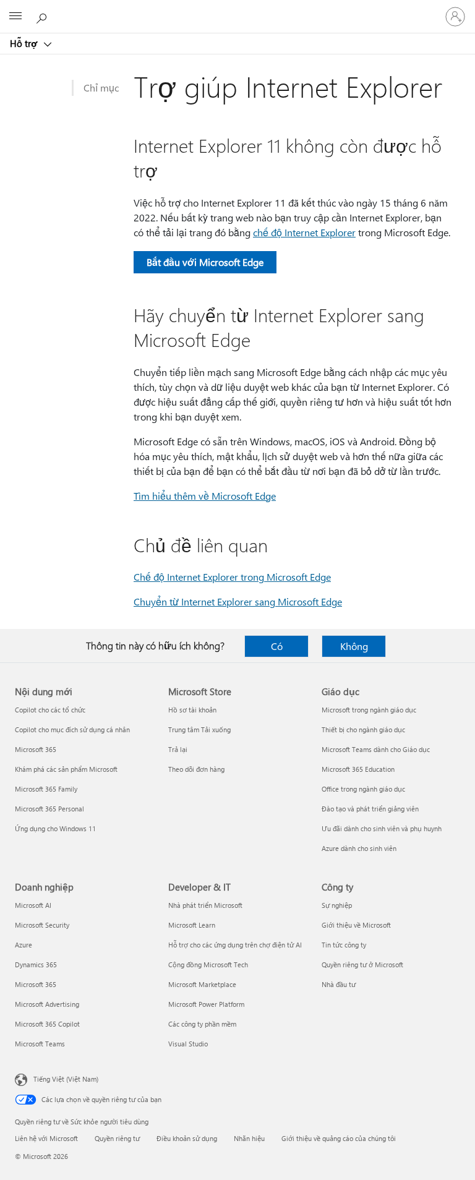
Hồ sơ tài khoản (192, 709)
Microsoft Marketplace (202, 984)
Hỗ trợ (25, 43)
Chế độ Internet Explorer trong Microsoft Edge (232, 576)
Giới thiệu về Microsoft (356, 925)
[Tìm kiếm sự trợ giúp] (43, 16)
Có (277, 645)
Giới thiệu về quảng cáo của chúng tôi (338, 1138)
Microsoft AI (33, 905)
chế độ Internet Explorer (304, 232)
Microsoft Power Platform (206, 1004)
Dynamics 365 (36, 964)
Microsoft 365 (35, 749)
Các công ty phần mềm (202, 1023)
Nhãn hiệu (249, 1138)
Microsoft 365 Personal (49, 808)
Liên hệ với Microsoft (46, 1138)
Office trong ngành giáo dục (363, 788)
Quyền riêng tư (117, 1138)
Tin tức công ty (344, 944)
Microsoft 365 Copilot (47, 1023)
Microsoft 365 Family (46, 788)
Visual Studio (188, 1043)
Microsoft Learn (191, 925)
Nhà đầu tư (339, 984)
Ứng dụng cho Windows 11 (55, 828)
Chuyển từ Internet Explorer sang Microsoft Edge (238, 601)
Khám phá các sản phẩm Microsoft (66, 769)
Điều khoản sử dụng (186, 1138)
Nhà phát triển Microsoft (205, 905)
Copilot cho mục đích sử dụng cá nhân (72, 729)
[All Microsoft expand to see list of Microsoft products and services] (15, 17)
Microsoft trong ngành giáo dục (369, 709)
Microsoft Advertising (47, 1004)
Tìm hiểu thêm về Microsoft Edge (205, 495)
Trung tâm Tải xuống (199, 729)
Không (354, 645)
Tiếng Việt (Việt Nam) (65, 1079)
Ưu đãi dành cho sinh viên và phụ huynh (382, 828)
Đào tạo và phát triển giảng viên (370, 808)
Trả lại (177, 749)
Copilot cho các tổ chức (50, 709)
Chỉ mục (101, 87)
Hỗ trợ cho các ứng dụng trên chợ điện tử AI (235, 944)
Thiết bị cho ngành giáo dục (363, 729)
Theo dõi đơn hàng (196, 769)
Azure (23, 944)
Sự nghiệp (337, 905)
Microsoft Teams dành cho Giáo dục (376, 749)
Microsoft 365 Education (358, 769)
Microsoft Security (42, 925)
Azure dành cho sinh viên (359, 848)
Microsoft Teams (40, 1043)
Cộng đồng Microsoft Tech (208, 964)
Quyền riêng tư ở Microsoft (362, 964)
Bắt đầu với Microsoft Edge (205, 261)
